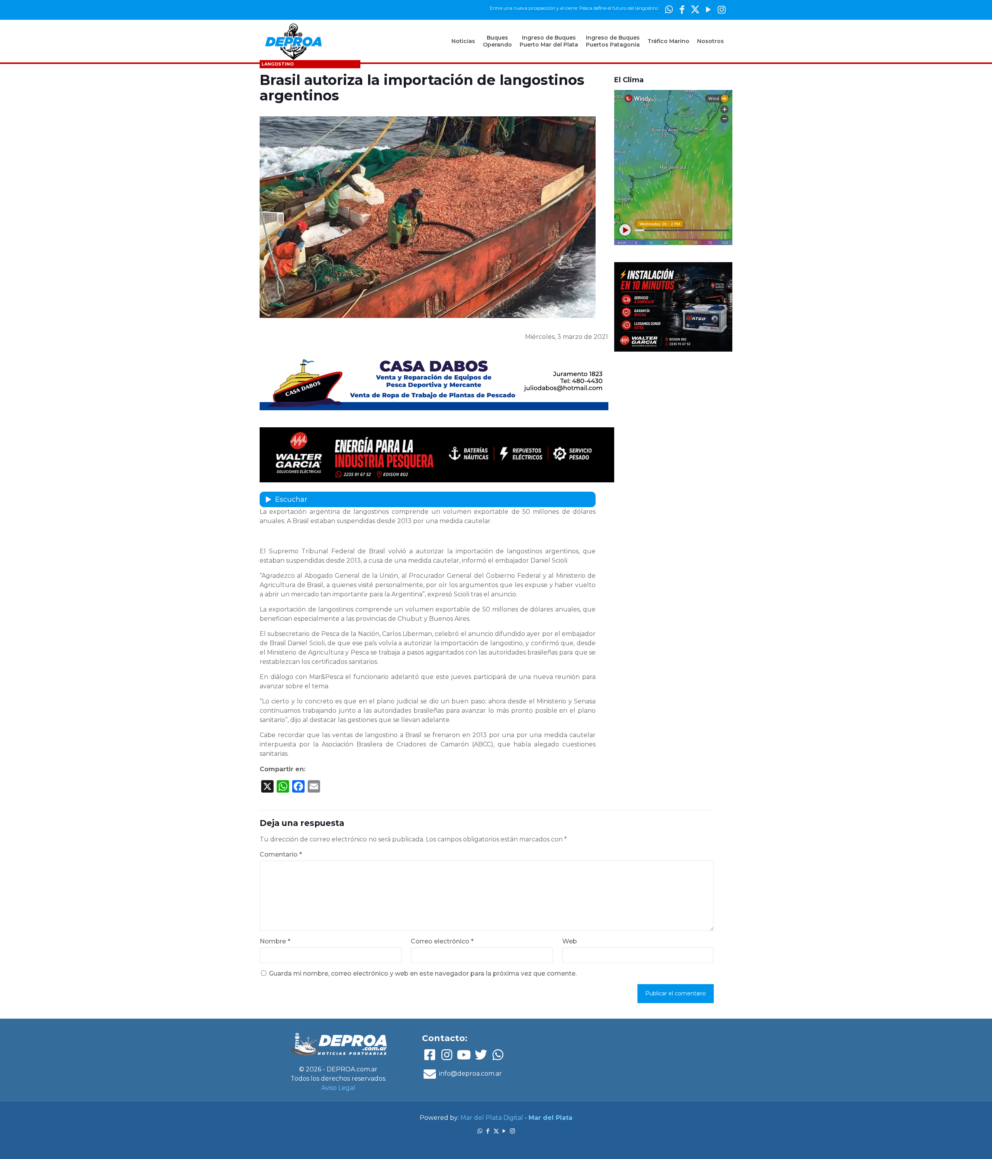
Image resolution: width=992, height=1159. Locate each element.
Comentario (281, 854)
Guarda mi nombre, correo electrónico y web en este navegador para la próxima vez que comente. (423, 973)
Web (569, 941)
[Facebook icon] (682, 9)
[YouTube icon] (708, 9)
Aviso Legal (338, 1088)
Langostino (278, 64)
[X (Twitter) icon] (695, 9)
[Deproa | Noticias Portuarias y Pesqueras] (293, 41)
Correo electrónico (442, 941)
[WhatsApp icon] (668, 9)
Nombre (275, 941)
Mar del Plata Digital (491, 1117)
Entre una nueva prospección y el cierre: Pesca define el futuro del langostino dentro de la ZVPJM (558, 8)
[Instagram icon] (721, 9)
